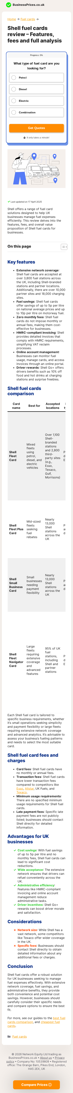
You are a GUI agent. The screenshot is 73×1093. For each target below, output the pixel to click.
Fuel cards (28, 19)
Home (11, 19)
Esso (19, 788)
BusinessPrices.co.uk (28, 5)
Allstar (29, 788)
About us (46, 1058)
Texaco (21, 792)
